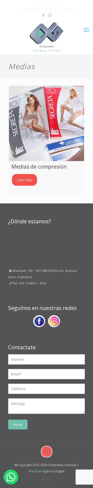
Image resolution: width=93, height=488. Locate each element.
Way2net (35, 471)
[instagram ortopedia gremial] (54, 322)
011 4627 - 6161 (48, 3)
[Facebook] (43, 15)
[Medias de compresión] (46, 123)
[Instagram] (49, 15)
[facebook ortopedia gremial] (39, 322)
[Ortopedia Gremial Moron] (46, 37)
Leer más (24, 180)
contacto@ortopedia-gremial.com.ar (49, 9)
